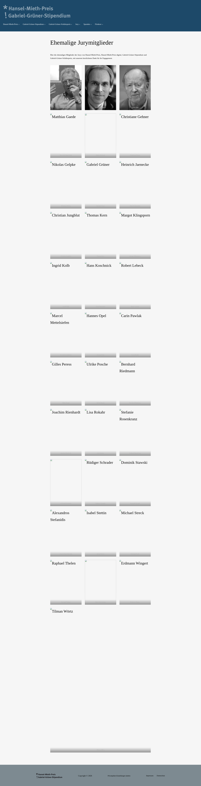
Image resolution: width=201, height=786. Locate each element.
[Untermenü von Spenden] (91, 24)
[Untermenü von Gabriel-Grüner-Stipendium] (44, 24)
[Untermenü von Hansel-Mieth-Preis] (19, 24)
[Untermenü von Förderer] (102, 24)
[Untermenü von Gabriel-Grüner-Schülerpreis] (71, 24)
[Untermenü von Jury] (79, 24)
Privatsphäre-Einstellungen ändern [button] (119, 776)
